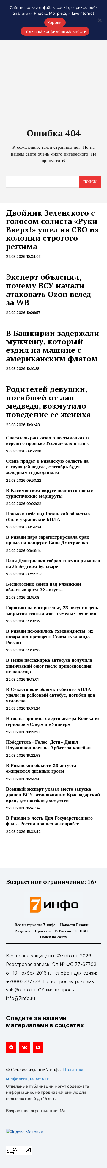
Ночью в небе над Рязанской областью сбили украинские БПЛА (48, 516)
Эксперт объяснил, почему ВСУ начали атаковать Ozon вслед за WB (48, 289)
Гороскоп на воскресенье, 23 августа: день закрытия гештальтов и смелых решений (52, 610)
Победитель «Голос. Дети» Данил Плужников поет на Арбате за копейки (48, 744)
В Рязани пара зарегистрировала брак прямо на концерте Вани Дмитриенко (47, 540)
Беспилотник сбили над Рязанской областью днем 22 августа (43, 587)
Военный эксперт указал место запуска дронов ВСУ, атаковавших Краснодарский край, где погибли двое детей (53, 794)
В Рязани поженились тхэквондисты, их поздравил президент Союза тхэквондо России (49, 636)
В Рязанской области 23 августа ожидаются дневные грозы (41, 768)
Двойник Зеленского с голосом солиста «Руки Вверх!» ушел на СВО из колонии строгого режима (52, 229)
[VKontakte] (24, 1047)
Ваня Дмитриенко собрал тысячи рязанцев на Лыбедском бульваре (53, 563)
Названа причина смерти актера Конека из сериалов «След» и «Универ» (52, 721)
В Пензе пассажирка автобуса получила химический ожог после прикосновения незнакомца (49, 665)
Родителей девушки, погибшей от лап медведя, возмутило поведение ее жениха (48, 401)
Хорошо (55, 22)
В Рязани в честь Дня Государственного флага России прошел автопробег (49, 820)
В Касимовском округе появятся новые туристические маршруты (49, 493)
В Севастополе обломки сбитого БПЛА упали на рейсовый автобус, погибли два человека (50, 695)
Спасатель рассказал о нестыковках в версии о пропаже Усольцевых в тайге (47, 440)
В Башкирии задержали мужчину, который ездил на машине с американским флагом (52, 345)
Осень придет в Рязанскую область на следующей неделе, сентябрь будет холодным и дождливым (47, 466)
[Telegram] (11, 1047)
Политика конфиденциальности (54, 31)
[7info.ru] (53, 905)
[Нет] (100, 20)
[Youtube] (38, 1047)
